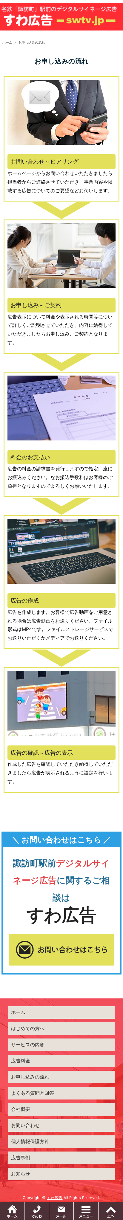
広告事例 (20, 1157)
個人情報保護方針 (30, 1141)
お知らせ (20, 1174)
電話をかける (36, 1211)
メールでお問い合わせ (73, 1205)
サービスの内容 (27, 1044)
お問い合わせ (25, 1125)
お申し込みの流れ (30, 1077)
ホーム (7, 42)
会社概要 (20, 1109)
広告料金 (20, 1061)
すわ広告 (54, 1197)
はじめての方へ (27, 1028)
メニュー (86, 1211)
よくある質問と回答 (32, 1093)
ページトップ (111, 1211)
